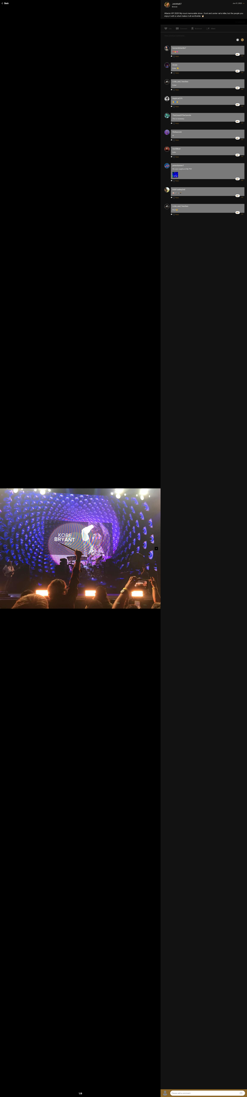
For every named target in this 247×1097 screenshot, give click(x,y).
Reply (177, 56)
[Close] (5, 3)
